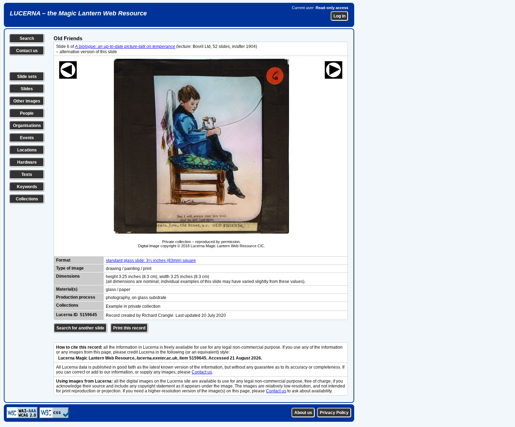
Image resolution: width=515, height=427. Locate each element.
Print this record (129, 328)
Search (27, 38)
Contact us (27, 50)
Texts (26, 174)
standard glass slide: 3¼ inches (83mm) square (151, 260)
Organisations (27, 125)
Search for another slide (80, 328)
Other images (26, 101)
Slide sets (27, 76)
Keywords (27, 186)
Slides (27, 88)
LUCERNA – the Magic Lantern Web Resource (78, 13)
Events (27, 137)
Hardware (27, 162)
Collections (27, 199)
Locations (27, 150)
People (27, 113)
